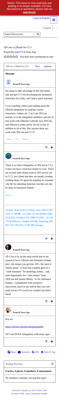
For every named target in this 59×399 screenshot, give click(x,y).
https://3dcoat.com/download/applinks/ (24, 326)
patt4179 (19, 52)
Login (36, 18)
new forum (29, 12)
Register (46, 18)
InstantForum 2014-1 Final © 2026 (34, 390)
